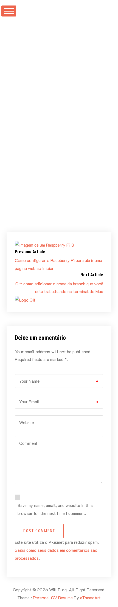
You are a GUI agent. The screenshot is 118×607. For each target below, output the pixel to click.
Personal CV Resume (53, 597)
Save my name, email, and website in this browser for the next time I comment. (55, 509)
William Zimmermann (46, 50)
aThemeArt (90, 597)
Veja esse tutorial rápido (69, 219)
